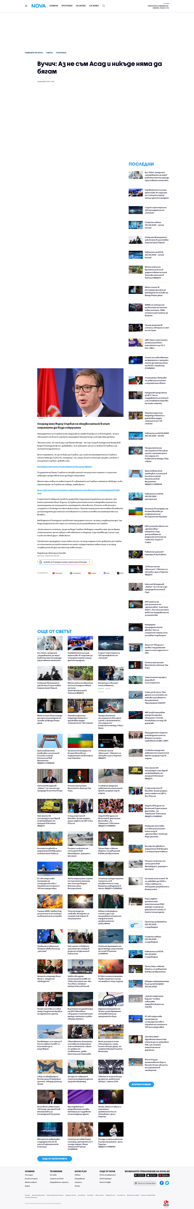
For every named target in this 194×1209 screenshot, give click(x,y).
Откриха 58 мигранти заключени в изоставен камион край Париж (49, 685)
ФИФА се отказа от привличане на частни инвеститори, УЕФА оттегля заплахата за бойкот (156, 310)
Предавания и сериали (59, 1182)
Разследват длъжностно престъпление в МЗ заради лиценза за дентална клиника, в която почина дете (155, 905)
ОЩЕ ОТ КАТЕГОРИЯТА (54, 1158)
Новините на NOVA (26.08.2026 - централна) (154, 496)
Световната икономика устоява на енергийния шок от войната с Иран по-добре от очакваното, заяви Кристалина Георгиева (80, 1047)
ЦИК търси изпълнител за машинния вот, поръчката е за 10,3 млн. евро (156, 344)
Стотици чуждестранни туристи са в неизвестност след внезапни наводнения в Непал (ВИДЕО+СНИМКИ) (110, 883)
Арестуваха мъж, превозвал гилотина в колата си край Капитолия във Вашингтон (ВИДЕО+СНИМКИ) (48, 757)
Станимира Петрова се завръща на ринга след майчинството (155, 380)
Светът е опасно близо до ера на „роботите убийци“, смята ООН (110, 1078)
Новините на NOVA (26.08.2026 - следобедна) (154, 954)
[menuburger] (26, 5)
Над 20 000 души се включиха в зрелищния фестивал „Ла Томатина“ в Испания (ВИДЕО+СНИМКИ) (109, 821)
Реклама (27, 1195)
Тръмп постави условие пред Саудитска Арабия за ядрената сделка (49, 1011)
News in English (105, 1182)
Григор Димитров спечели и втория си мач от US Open (157, 328)
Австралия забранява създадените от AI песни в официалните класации (48, 1143)
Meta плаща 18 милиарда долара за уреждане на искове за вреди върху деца (49, 719)
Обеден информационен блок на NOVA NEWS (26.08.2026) (157, 984)
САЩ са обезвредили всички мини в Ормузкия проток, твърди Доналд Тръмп (49, 1080)
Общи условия (99, 1195)
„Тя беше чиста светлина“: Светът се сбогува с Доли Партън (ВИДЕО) (109, 754)
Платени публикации (31, 1197)
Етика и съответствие (148, 1195)
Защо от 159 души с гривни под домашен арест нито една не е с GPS (156, 649)
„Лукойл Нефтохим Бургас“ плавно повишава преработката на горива (154, 1001)
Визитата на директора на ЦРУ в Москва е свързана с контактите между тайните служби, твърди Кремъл (80, 1014)
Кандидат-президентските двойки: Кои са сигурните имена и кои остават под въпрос (156, 629)
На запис (81, 5)
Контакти (90, 1195)
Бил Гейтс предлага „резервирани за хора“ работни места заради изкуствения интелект (49, 656)
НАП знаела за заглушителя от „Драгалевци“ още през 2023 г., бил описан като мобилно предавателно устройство (157, 608)
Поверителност (110, 1195)
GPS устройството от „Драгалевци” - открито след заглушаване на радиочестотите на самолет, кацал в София (156, 534)
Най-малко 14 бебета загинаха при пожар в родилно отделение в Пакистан (78, 950)
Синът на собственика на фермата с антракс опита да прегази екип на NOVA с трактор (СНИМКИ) (157, 362)
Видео (27, 1186)
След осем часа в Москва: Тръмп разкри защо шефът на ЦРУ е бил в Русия (80, 819)
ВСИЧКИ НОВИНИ (141, 1084)
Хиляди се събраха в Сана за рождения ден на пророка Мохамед (80, 1078)
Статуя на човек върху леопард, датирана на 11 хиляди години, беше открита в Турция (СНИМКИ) (80, 1144)
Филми (77, 1186)
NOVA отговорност (108, 1175)
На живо (94, 5)
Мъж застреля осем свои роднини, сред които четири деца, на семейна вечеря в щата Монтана (110, 1046)
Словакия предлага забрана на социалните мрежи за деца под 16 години (110, 789)
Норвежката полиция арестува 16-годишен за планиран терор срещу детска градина (80, 656)
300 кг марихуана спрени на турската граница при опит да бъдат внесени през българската (80, 883)
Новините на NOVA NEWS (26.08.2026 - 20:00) (157, 434)
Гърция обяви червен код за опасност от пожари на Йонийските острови (49, 913)
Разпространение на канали (54, 1195)
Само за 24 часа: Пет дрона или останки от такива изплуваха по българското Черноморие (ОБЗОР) (156, 697)
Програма (67, 5)
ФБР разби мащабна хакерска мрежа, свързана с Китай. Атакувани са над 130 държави (156, 717)
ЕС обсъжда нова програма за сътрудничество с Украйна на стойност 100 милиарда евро (48, 883)
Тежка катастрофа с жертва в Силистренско (156, 680)
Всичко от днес (31, 1179)
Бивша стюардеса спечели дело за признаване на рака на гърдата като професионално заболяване (109, 917)
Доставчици (81, 1195)
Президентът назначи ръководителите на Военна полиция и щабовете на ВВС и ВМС (156, 737)
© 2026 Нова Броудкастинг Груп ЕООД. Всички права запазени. (43, 1203)
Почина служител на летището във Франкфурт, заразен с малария (79, 852)
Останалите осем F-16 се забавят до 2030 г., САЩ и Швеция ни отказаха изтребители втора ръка (157, 883)
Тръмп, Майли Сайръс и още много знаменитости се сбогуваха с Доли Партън (109, 1112)
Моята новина (31, 1182)
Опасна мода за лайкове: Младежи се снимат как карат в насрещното (78, 915)
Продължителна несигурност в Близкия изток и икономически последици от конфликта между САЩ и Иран (110, 721)
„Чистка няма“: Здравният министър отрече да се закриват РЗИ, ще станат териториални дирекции (157, 1043)
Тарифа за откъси (70, 1195)
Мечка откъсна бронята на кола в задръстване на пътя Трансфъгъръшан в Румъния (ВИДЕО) (80, 688)
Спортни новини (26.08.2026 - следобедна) (153, 939)
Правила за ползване (133, 1195)
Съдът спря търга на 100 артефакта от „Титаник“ (109, 655)
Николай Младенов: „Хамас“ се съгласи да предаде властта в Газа (49, 788)
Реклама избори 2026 (38, 1195)
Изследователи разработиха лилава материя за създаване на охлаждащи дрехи (79, 1110)
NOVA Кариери (105, 1179)
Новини (53, 5)
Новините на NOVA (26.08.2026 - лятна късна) (154, 255)
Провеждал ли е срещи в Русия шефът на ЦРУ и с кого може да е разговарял (49, 1045)
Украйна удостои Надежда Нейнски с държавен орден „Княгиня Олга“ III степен (80, 719)
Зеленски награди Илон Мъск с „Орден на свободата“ (49, 978)
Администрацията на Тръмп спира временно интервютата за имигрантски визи (109, 1012)
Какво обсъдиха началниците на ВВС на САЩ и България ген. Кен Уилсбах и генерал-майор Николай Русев (79, 981)
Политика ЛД (121, 1195)
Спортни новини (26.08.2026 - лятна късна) (154, 225)
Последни (29, 1175)
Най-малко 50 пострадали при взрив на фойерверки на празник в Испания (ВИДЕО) (48, 821)
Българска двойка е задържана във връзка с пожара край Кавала (49, 850)
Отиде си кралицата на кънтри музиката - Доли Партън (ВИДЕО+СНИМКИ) (110, 1143)
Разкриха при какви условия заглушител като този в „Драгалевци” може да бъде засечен (156, 831)
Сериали (78, 1182)
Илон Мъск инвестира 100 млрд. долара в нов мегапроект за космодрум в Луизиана (48, 1110)
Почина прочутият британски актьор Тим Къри (79, 788)
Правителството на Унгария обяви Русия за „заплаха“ (48, 948)
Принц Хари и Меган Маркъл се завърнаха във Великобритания (109, 850)
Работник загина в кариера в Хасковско (155, 553)
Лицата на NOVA (56, 1179)
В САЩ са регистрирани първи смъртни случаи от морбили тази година (110, 978)
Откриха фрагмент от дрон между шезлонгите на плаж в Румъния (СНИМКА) (110, 950)
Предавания (80, 1179)
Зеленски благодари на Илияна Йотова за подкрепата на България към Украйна (80, 754)
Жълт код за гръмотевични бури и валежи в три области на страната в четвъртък (156, 1064)
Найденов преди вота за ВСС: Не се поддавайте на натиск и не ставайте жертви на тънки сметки (157, 398)
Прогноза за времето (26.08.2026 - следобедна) (156, 924)
